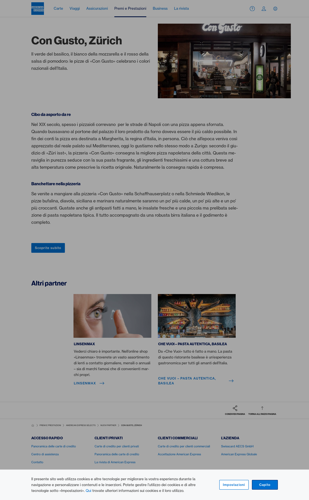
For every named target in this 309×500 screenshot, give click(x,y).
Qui (88, 490)
